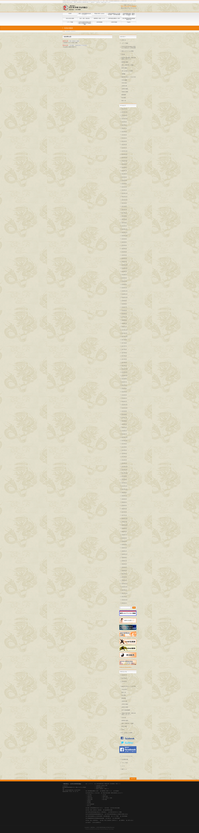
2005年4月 (124, 570)
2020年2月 (124, 258)
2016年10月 (124, 375)
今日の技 (123, 717)
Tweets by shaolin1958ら (125, 667)
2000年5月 (124, 603)
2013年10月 (124, 473)
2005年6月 (124, 564)
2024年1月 (124, 147)
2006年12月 (124, 518)
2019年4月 (124, 278)
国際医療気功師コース (100, 787)
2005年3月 (124, 573)
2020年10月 (124, 235)
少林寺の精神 (124, 91)
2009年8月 (124, 492)
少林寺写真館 (117, 818)
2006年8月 (124, 531)
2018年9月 (124, 300)
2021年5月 (124, 216)
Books (123, 729)
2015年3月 (124, 427)
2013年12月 (124, 466)
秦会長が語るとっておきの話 (81, 45)
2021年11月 (124, 196)
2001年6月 (124, 596)
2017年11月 (124, 333)
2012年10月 (124, 489)
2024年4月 (124, 138)
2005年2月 (124, 577)
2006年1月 (124, 551)
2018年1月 (124, 326)
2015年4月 (124, 424)
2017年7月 (124, 346)
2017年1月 (124, 365)
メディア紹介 (124, 762)
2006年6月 (124, 538)
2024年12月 (124, 112)
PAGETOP (133, 778)
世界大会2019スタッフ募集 (116, 812)
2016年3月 (124, 395)
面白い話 (123, 100)
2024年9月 (124, 121)
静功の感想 (124, 68)
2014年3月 (124, 456)
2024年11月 (124, 115)
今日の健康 (71, 45)
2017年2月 (124, 362)
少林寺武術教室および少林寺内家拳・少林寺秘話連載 (98, 816)
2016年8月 (124, 378)
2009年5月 (124, 502)
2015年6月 (124, 421)
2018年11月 (124, 294)
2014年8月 (124, 447)
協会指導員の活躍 (108, 810)
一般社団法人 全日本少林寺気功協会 (98, 827)
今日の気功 (124, 83)
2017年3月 (124, 359)
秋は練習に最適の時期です (69, 47)
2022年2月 (124, 187)
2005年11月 (124, 554)
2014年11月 (124, 440)
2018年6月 (124, 310)
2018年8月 (124, 304)
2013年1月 (124, 482)
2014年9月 (124, 443)
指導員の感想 (124, 62)
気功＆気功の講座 (116, 807)
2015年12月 (124, 404)
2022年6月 (124, 174)
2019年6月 (124, 271)
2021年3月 (124, 222)
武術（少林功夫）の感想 (74, 41)
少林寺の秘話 (124, 88)
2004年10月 (124, 586)
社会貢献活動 (124, 759)
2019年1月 (124, 287)
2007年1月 (124, 515)
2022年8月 (124, 167)
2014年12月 (124, 437)
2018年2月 (124, 323)
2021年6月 (124, 213)
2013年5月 (124, 479)
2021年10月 (124, 199)
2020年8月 (124, 242)
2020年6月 (124, 245)
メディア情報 (124, 43)
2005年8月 (124, 557)
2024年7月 (124, 128)
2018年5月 (124, 313)
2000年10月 (124, 599)
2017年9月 (124, 339)
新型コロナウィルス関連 (127, 51)
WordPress (92, 829)
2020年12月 (124, 229)
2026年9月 (124, 681)
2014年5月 (124, 450)
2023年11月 (124, 154)
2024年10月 (124, 118)
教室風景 (123, 94)
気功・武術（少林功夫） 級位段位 (94, 810)
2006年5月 (124, 541)
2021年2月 (124, 226)
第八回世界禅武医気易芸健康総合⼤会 (95, 814)
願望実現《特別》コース (107, 790)
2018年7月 (124, 307)
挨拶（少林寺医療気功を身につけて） (95, 807)
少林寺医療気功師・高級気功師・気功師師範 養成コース (108, 783)
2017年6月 (124, 349)
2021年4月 (124, 219)
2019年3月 (124, 281)
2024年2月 (124, 144)
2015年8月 (124, 414)
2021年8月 (124, 206)
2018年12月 (124, 291)
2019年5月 (124, 274)
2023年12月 (124, 151)
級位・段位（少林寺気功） (92, 820)
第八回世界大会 (97, 822)
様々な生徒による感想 (127, 70)
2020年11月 (124, 232)
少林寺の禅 (124, 85)
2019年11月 (124, 268)
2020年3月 (124, 255)
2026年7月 (124, 675)
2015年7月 (124, 417)
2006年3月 (124, 547)
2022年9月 (124, 164)
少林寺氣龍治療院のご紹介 (92, 790)
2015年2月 (124, 430)
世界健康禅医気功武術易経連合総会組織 (95, 818)
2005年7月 (124, 560)
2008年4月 (124, 508)
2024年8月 (124, 125)
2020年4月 (124, 252)
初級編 (123, 73)
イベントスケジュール (126, 756)
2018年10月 (124, 297)
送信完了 (89, 822)
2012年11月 (124, 486)
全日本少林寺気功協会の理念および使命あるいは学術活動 (128, 47)
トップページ (90, 783)
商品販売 (117, 790)
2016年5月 (124, 388)
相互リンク (124, 769)
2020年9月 (124, 239)
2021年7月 (124, 209)
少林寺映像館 (124, 816)
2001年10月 (124, 593)
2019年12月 (124, 265)
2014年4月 (124, 453)
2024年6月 (124, 131)
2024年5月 (124, 135)
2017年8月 (124, 343)
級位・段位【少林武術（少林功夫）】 (110, 820)
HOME (64, 31)
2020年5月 (124, 248)
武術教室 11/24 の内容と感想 (70, 42)
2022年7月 (124, 170)
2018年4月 (124, 317)
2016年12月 (124, 369)
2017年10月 (124, 336)
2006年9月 (124, 528)
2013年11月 (124, 469)
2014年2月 (124, 460)
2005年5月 (124, 567)
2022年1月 (124, 190)
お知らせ (123, 40)
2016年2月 (124, 398)
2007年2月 (124, 512)
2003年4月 (124, 590)
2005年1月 (124, 580)
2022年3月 (124, 183)
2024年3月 (124, 141)
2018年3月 (124, 320)
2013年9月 (124, 476)
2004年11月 (124, 583)
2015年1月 (124, 434)
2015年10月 (124, 408)
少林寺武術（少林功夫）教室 (101, 785)
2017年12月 (124, 330)
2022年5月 (124, 177)
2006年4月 (124, 544)
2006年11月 (124, 521)
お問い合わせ (130, 820)
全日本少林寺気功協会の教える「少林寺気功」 (97, 812)
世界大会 (109, 818)
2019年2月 (124, 284)
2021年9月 (124, 203)
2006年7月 (124, 534)
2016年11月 (124, 372)
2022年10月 (124, 160)
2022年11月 (124, 157)
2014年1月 (124, 463)
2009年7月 (124, 495)
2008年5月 (124, 505)
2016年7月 (124, 382)
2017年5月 (124, 352)
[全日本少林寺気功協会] (75, 9)
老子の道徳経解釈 (125, 710)
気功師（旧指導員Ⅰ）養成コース (102, 788)
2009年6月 (124, 499)
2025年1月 (124, 108)
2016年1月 (124, 401)
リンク (123, 766)
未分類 (123, 54)
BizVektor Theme (99, 829)
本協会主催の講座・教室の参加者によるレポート (128, 58)
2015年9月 (124, 411)
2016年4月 (124, 391)
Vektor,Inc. (106, 829)
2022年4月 (124, 180)
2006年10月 (124, 525)
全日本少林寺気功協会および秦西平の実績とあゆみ (117, 814)
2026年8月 (124, 678)
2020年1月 (124, 261)
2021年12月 (124, 193)
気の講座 (123, 97)
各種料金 (122, 820)
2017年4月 (124, 356)
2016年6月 (124, 385)
